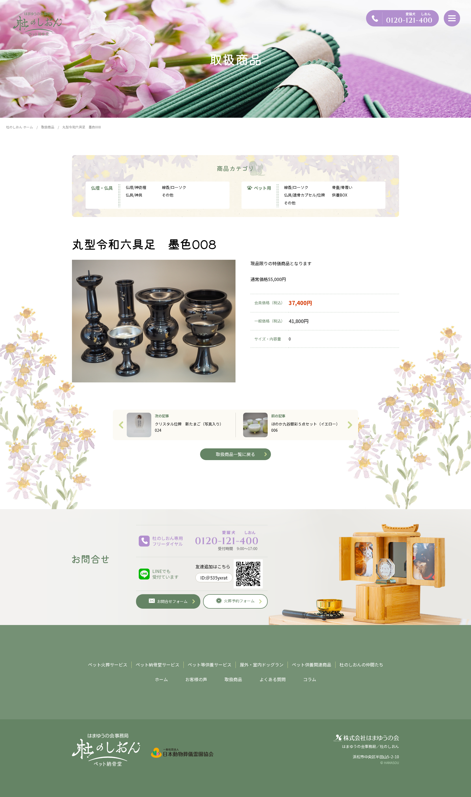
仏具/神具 (134, 195)
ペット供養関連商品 (311, 664)
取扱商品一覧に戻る (235, 454)
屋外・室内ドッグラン (261, 664)
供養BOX (339, 195)
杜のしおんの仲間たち (361, 664)
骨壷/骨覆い (342, 187)
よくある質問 (272, 679)
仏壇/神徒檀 (136, 187)
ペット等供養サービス (209, 664)
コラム (309, 679)
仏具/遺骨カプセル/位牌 (304, 195)
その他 (167, 195)
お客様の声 (196, 679)
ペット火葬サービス (107, 664)
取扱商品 (233, 679)
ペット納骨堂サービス (157, 664)
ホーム (161, 679)
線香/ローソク (174, 187)
